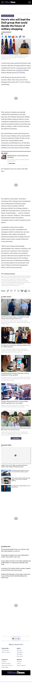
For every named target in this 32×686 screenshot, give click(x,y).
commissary (19, 70)
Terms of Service (6, 652)
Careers (19, 663)
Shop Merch (20, 656)
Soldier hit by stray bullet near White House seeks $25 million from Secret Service (16, 429)
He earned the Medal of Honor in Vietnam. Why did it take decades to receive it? (15, 550)
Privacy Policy (5, 650)
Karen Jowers (7, 32)
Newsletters (20, 652)
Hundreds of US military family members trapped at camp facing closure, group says (15, 569)
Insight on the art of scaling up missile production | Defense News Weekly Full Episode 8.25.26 (14, 465)
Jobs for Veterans (21, 665)
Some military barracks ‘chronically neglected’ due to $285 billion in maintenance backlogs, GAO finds (16, 562)
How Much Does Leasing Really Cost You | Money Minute (20, 486)
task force (8, 112)
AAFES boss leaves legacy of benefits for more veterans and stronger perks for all (15, 317)
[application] (16, 455)
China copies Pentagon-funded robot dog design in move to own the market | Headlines (20, 479)
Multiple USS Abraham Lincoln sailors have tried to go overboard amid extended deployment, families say (15, 576)
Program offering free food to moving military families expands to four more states (14, 402)
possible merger (22, 68)
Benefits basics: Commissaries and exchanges (17, 156)
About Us (19, 661)
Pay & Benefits (7, 16)
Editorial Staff (5, 667)
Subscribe (19, 650)
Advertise (4, 661)
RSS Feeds (19, 654)
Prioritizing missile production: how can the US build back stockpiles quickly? (20, 471)
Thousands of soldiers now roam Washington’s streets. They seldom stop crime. (15, 556)
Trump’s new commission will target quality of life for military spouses (15, 346)
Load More (16, 438)
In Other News (6, 297)
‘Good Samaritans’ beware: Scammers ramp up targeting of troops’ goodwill (15, 374)
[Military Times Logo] (10, 2)
